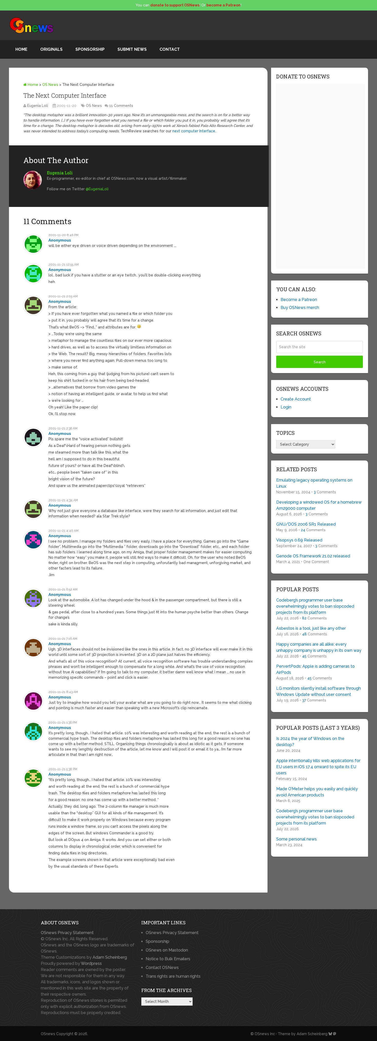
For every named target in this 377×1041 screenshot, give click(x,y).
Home (21, 49)
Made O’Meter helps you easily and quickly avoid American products (317, 791)
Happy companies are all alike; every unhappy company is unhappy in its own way (318, 647)
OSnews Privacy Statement (67, 932)
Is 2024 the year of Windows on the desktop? (310, 741)
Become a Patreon (299, 299)
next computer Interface (193, 131)
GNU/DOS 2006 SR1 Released (306, 524)
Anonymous (59, 240)
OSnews (48, 1034)
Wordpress (91, 963)
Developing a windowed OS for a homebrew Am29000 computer (319, 505)
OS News (50, 85)
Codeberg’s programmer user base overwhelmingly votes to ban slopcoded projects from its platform (315, 606)
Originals (51, 49)
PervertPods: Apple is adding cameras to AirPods (315, 669)
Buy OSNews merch (300, 307)
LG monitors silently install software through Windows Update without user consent (318, 691)
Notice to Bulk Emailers (168, 958)
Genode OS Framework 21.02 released (313, 556)
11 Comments (121, 106)
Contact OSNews (162, 967)
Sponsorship (90, 49)
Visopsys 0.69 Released (299, 540)
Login (286, 407)
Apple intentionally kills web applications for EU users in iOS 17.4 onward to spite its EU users (318, 766)
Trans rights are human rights (173, 976)
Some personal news (296, 839)
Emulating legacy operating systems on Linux (314, 483)
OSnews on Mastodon (167, 950)
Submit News (132, 49)
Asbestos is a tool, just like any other (311, 628)
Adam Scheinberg (110, 957)
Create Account (296, 399)
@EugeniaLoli (97, 189)
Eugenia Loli (37, 106)
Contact (170, 49)
